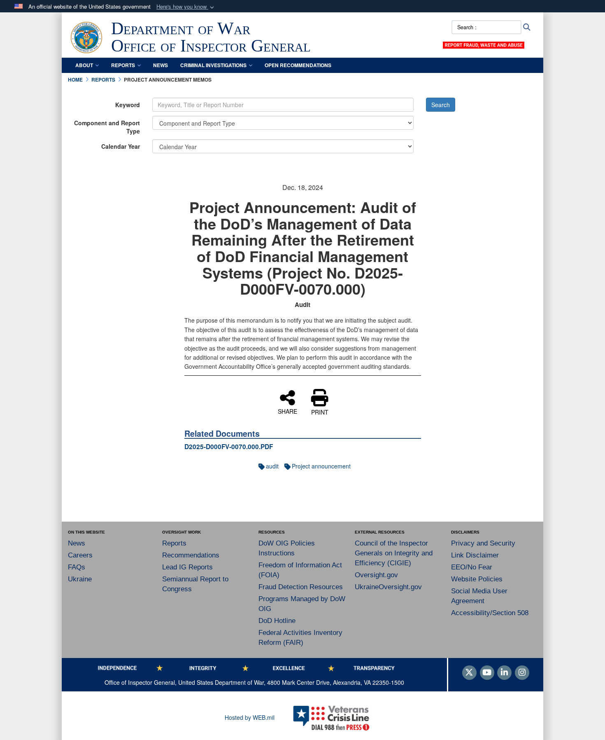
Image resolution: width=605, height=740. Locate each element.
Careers (80, 555)
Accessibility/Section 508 (489, 613)
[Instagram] (522, 673)
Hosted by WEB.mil (250, 717)
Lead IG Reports (187, 567)
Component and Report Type (107, 127)
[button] (186, 6)
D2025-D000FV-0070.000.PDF (228, 446)
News (160, 65)
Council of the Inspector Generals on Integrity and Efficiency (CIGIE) (394, 553)
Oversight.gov (376, 575)
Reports (123, 65)
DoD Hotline (277, 621)
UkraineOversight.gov (388, 587)
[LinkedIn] (504, 673)
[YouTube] (487, 673)
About (84, 65)
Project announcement (321, 466)
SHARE (287, 410)
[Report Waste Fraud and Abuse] (483, 44)
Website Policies (477, 579)
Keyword (127, 105)
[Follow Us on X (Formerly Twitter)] (469, 673)
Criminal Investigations (213, 65)
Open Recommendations (298, 65)
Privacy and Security (483, 543)
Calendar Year (120, 146)
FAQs (76, 567)
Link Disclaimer (475, 555)
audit (272, 466)
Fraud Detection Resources (300, 587)
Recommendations (190, 555)
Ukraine (80, 579)
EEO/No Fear (471, 567)
